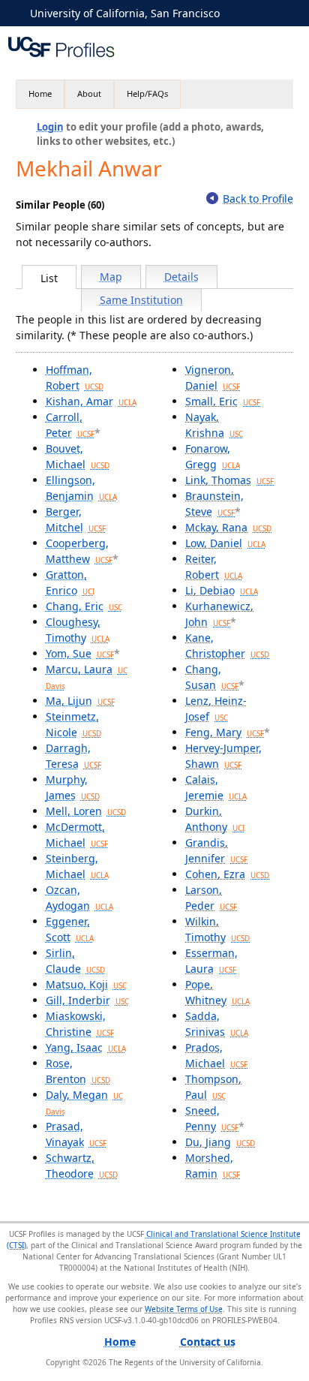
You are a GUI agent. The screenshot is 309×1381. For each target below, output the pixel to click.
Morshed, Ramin (212, 1166)
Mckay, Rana (228, 527)
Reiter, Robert (213, 567)
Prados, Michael (216, 1055)
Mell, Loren (86, 811)
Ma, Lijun (80, 701)
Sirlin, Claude (75, 961)
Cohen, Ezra (227, 874)
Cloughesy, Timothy (78, 630)
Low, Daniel (225, 543)
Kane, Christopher (227, 645)
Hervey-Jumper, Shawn (223, 756)
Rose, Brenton (78, 1071)
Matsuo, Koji (86, 984)
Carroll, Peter (70, 425)
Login (50, 127)
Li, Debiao (221, 590)
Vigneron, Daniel (212, 378)
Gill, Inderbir (87, 1000)
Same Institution (141, 300)
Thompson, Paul (213, 1087)
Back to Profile (258, 198)
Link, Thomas (229, 480)
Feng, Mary (224, 732)
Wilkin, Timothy (217, 929)
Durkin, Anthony (214, 819)
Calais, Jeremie (216, 787)
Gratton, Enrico (70, 582)
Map (111, 276)
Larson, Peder (211, 898)
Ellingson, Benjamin (81, 488)
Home (40, 93)
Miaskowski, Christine (80, 1024)
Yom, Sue (80, 653)
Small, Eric (222, 401)
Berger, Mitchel (76, 519)
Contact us (208, 1341)
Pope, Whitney (217, 992)
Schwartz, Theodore (82, 1166)
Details (181, 276)
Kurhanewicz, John (219, 614)
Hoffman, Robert (75, 378)
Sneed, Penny (211, 1118)
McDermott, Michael (77, 835)
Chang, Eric (84, 606)
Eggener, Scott (70, 929)
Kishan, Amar (91, 401)
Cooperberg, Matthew (79, 551)
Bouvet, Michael (78, 456)
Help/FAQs (147, 93)
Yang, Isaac (86, 1047)
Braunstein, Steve (214, 504)
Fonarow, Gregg (212, 456)
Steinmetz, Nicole (73, 724)
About (89, 93)
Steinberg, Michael (77, 866)
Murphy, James (73, 787)
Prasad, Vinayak (76, 1134)
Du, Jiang (220, 1142)
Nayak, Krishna (214, 425)
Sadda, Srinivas (216, 1024)
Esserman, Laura (211, 961)
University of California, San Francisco (125, 13)
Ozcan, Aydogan (79, 898)
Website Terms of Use (184, 1309)
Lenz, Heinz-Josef (216, 709)
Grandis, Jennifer (216, 850)
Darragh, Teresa (73, 756)
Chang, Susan (211, 677)
